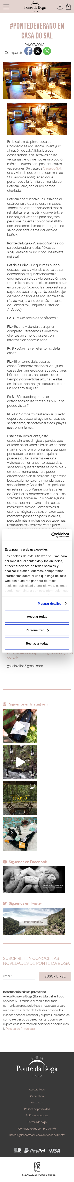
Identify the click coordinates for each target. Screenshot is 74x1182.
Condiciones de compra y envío (37, 1128)
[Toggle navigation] (6, 6)
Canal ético (37, 1096)
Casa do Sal (52, 168)
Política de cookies (37, 1115)
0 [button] (68, 7)
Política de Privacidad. (20, 1029)
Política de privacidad (37, 1109)
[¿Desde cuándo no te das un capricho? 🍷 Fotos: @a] (20, 834)
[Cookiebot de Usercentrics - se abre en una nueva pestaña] (52, 535)
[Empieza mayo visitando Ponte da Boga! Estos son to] (20, 798)
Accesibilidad (37, 1089)
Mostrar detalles (49, 603)
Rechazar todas (37, 643)
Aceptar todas (37, 616)
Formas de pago (37, 1122)
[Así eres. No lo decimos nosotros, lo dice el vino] (20, 762)
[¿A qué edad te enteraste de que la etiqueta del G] (20, 726)
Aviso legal (37, 1102)
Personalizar (35, 630)
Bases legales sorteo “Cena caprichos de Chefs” (37, 1135)
